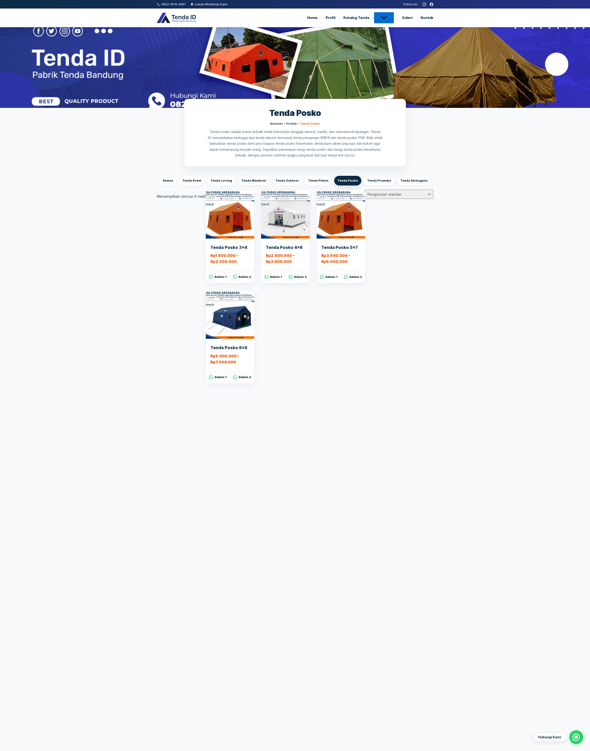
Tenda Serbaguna (414, 180)
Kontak (427, 17)
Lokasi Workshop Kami (211, 4)
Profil (330, 17)
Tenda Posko (348, 180)
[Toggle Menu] (384, 17)
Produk (291, 123)
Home (312, 17)
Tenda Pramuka (379, 180)
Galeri (407, 17)
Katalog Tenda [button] (356, 17)
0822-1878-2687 (173, 4)
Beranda (276, 123)
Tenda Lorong (221, 180)
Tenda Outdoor (287, 180)
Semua (168, 180)
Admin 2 (245, 277)
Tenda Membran (253, 180)
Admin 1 (221, 277)
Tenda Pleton (318, 180)
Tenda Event (191, 180)
